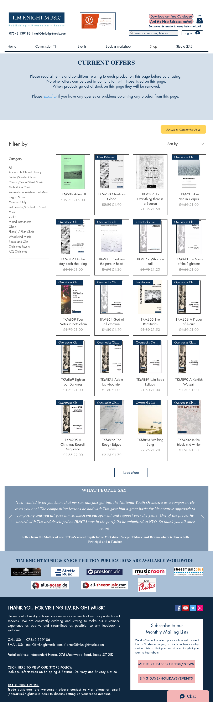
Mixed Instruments (20, 222)
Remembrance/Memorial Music (29, 192)
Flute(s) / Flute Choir (21, 232)
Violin (12, 217)
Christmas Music (19, 246)
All (10, 167)
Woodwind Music (20, 237)
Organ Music (17, 197)
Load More (131, 472)
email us (50, 96)
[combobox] (185, 144)
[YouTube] (185, 608)
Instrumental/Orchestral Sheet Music (27, 209)
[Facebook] (178, 608)
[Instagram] (200, 608)
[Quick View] (73, 172)
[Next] (202, 518)
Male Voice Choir (20, 187)
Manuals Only (17, 202)
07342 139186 (20, 33)
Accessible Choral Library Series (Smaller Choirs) (25, 174)
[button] (199, 19)
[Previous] (10, 518)
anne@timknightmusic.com (85, 644)
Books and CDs (18, 242)
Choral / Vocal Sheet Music (26, 182)
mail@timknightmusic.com (50, 33)
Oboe (12, 227)
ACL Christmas (18, 251)
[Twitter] (193, 608)
